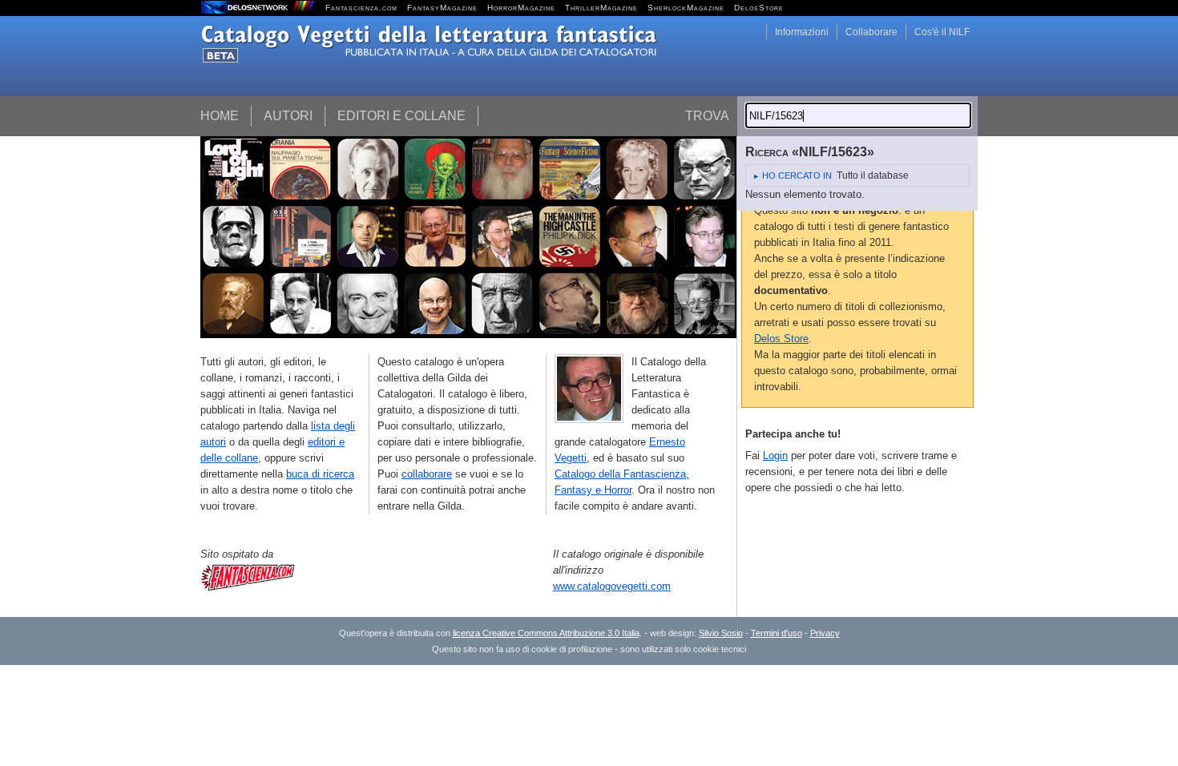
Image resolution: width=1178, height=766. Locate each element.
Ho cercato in (797, 175)
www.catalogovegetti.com (612, 586)
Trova (707, 116)
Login (775, 456)
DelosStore (759, 7)
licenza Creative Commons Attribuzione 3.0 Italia (546, 633)
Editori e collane (401, 116)
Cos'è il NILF (942, 32)
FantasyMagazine (442, 7)
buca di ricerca (320, 474)
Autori (288, 116)
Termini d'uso (776, 633)
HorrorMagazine (521, 7)
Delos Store (781, 339)
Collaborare (871, 32)
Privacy (825, 633)
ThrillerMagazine (601, 7)
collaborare (426, 474)
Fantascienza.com (361, 7)
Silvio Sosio (721, 633)
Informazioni (802, 32)
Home (219, 116)
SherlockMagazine (685, 7)
